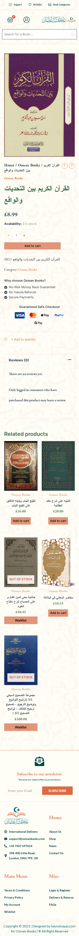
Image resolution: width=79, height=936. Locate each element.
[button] (68, 60)
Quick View (21, 487)
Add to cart (32, 246)
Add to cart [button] (21, 521)
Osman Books (29, 165)
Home (9, 165)
